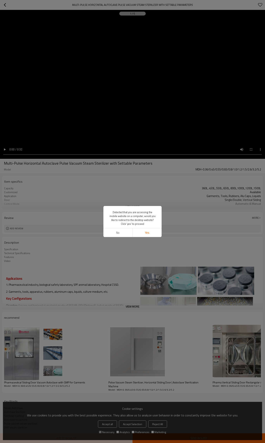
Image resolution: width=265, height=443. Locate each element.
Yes (147, 232)
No (118, 232)
